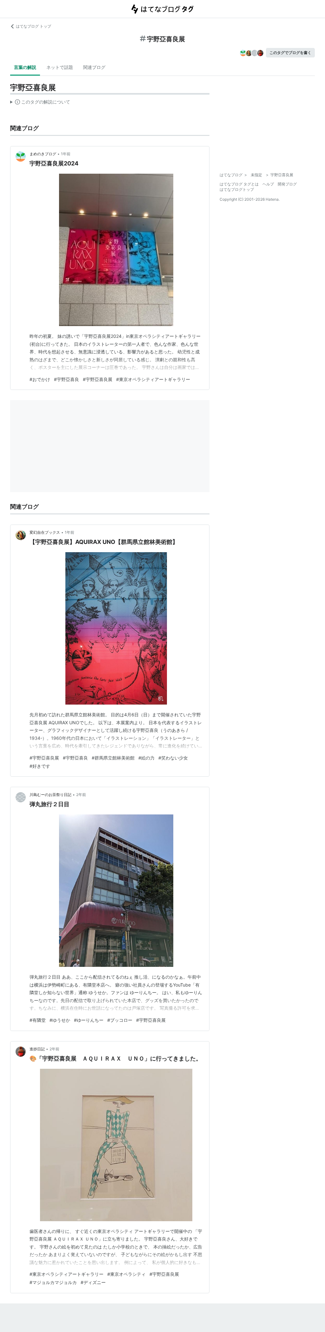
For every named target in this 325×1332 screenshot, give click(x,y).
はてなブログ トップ (33, 26)
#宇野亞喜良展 (97, 379)
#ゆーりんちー (88, 1020)
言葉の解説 (25, 67)
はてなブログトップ (237, 189)
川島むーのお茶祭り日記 (50, 794)
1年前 (65, 153)
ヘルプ (268, 184)
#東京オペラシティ (126, 1274)
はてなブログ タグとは (239, 184)
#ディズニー (93, 1282)
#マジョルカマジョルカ (53, 1282)
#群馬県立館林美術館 (113, 757)
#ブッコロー (119, 1020)
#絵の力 (146, 757)
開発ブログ (287, 184)
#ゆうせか (60, 1020)
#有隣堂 (38, 1020)
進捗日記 (37, 1049)
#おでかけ (40, 379)
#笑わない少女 (173, 757)
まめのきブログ (43, 153)
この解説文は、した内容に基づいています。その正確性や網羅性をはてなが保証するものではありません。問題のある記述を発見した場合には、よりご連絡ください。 (40, 103)
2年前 (81, 794)
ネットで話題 (59, 67)
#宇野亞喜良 (66, 379)
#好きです (40, 766)
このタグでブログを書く (290, 52)
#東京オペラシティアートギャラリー (153, 379)
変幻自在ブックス (45, 532)
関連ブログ (94, 67)
